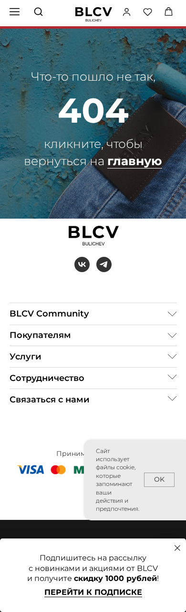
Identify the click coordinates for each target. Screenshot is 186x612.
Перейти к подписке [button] (93, 592)
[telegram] (104, 264)
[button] (126, 11)
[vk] (82, 264)
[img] (93, 14)
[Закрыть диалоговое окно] (177, 548)
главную (134, 161)
